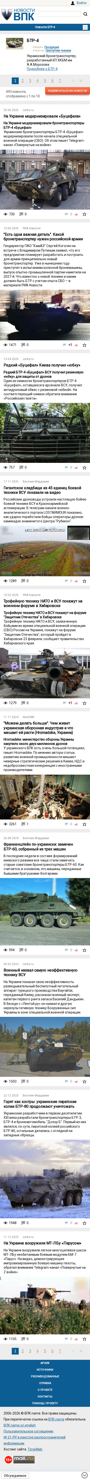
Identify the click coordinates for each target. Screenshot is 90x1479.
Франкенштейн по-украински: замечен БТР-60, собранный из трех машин (38, 846)
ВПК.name (56, 1419)
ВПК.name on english (20, 1425)
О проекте (45, 1389)
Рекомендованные (45, 1376)
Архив (45, 1363)
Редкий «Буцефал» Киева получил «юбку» (42, 365)
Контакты (45, 1396)
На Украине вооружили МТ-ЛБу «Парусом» (42, 1243)
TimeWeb (35, 1449)
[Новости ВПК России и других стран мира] (18, 19)
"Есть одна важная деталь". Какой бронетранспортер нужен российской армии (43, 236)
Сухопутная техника (58, 50)
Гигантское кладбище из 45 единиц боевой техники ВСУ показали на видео (42, 490)
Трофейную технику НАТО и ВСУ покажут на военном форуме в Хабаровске (43, 603)
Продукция (51, 47)
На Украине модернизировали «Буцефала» (42, 116)
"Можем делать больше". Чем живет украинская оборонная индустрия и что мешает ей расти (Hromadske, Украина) (38, 728)
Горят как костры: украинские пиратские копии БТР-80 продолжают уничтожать (40, 1103)
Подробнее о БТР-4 (42, 69)
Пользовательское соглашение (28, 1431)
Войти (81, 3)
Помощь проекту (45, 1403)
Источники (45, 1369)
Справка (45, 1383)
